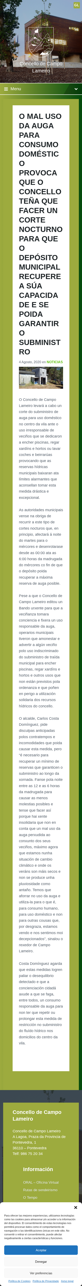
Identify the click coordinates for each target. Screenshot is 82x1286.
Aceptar (41, 1250)
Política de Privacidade (46, 1281)
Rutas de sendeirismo (40, 1190)
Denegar (41, 1261)
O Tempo (30, 1198)
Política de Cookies (19, 1281)
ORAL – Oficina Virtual (41, 1182)
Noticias (55, 362)
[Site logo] (41, 56)
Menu (16, 88)
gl (76, 5)
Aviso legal (67, 1281)
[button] (76, 1207)
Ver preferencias (41, 1273)
